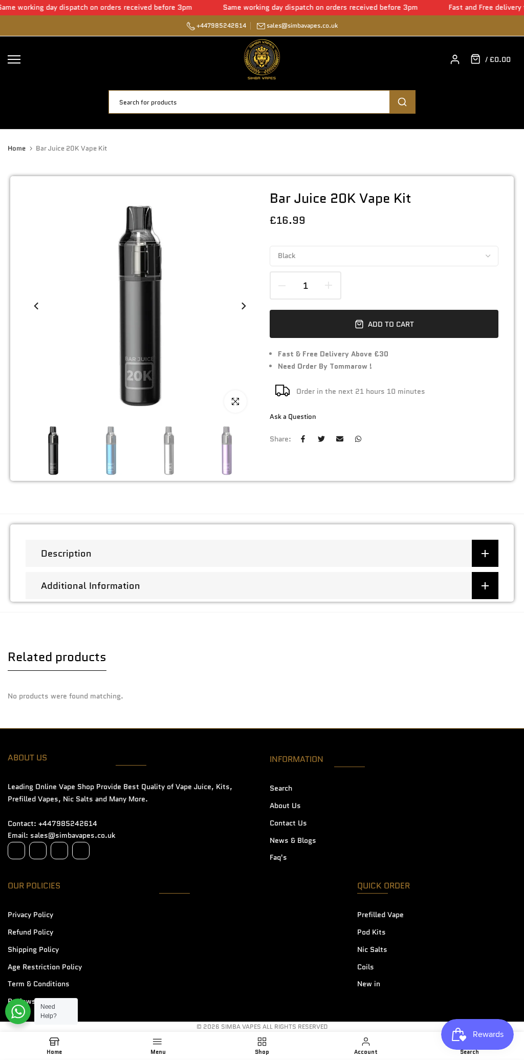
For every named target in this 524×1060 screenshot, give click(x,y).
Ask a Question (293, 416)
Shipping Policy (33, 949)
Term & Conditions (39, 984)
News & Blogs (293, 840)
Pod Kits (371, 932)
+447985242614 (220, 25)
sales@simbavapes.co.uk (302, 25)
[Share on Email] (340, 439)
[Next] (238, 306)
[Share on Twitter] (321, 439)
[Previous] (42, 306)
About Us (285, 805)
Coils (365, 967)
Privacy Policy (30, 914)
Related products (57, 657)
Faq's (278, 857)
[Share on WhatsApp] (358, 439)
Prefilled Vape (380, 914)
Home (17, 148)
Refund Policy (30, 932)
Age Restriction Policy (45, 967)
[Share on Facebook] (303, 439)
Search (281, 788)
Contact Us (288, 823)
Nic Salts (372, 949)
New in (368, 984)
